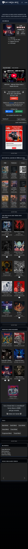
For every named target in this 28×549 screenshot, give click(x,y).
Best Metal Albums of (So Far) (14, 158)
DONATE (14, 98)
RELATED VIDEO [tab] (6, 67)
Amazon (11, 102)
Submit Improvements (20, 122)
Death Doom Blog (6, 454)
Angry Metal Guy (6, 449)
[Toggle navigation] (22, 2)
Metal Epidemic (5, 451)
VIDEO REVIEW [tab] (15, 67)
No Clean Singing (6, 453)
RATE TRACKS (21, 119)
